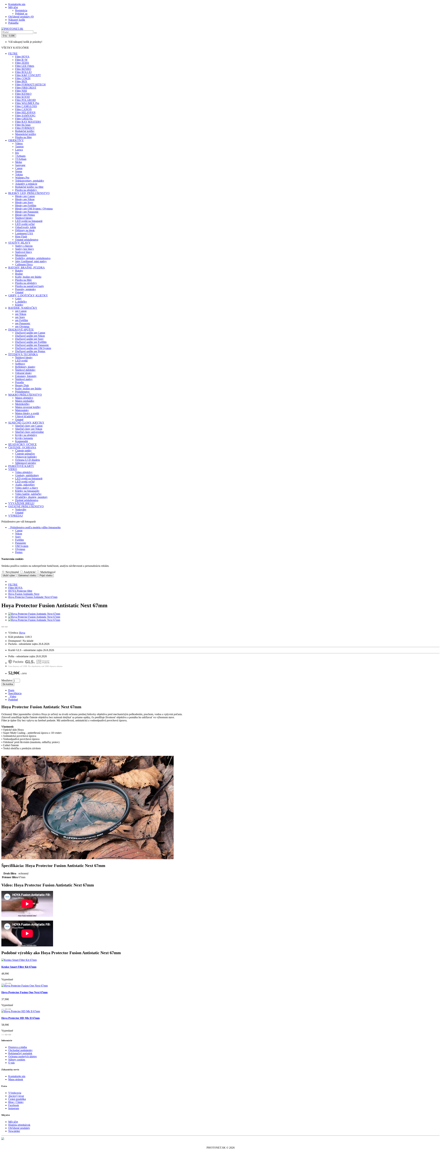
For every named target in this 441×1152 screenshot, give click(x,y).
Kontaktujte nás (16, 1076)
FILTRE (13, 584)
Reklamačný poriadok (20, 1053)
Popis (11, 690)
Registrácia (21, 10)
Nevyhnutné (12, 572)
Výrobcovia (14, 1092)
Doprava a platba (17, 1047)
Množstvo (6, 680)
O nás (11, 1062)
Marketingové (47, 572)
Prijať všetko (46, 575)
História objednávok (19, 1124)
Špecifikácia (15, 693)
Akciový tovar (16, 1095)
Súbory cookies (16, 1059)
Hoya (22, 632)
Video (12, 696)
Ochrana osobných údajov (22, 1056)
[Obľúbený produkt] (2, 626)
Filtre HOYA (15, 587)
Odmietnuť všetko (27, 575)
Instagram (13, 1108)
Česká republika (17, 1099)
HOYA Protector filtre (20, 590)
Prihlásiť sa (21, 13)
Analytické (29, 572)
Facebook (13, 1105)
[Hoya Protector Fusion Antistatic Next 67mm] (34, 613)
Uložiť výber (9, 575)
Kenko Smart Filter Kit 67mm (18, 966)
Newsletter (14, 1131)
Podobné (13, 699)
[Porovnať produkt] (6, 626)
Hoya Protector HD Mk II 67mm (20, 1018)
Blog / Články (16, 1102)
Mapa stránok (15, 1079)
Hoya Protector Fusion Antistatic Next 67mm (32, 597)
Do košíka (8, 684)
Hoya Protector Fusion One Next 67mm (24, 992)
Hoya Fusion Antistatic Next (23, 593)
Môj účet (13, 1121)
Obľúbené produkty (19, 1127)
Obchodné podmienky (20, 1050)
